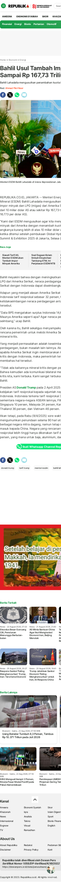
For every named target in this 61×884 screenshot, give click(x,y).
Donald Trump (26, 387)
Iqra (26, 812)
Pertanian (39, 24)
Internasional (6, 821)
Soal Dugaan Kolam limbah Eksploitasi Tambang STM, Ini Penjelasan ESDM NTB (43, 259)
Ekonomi (13, 60)
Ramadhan (29, 830)
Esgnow (4, 825)
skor (45, 16)
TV (1, 830)
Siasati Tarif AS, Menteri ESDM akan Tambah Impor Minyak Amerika (12, 259)
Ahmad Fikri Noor (14, 88)
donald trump (7, 468)
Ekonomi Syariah (27, 16)
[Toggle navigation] (3, 5)
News (3, 816)
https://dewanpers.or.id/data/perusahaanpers (26, 866)
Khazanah (5, 812)
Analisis (28, 816)
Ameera (4, 807)
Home (3, 60)
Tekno (27, 821)
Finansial (7, 24)
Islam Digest (54, 812)
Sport (50, 816)
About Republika (8, 845)
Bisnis (27, 24)
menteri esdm (41, 468)
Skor (50, 807)
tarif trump (24, 468)
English (51, 825)
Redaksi (28, 845)
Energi (18, 24)
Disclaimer (5, 849)
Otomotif (51, 24)
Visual (27, 825)
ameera (7, 16)
